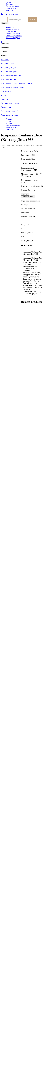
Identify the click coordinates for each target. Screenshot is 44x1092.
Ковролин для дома (13, 33)
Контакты (9, 10)
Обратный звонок (28, 197)
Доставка (9, 4)
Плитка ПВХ (11, 31)
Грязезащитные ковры (10, 115)
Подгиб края (6, 107)
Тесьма (3, 95)
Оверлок (4, 99)
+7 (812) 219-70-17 (10, 14)
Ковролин (10, 27)
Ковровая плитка (12, 29)
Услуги (8, 2)
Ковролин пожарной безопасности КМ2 (17, 83)
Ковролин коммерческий (11, 75)
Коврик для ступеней (9, 111)
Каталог (5, 23)
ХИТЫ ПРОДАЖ (13, 38)
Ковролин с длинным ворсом (12, 87)
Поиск (32, 19)
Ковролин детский (8, 79)
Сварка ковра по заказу (10, 103)
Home (3, 145)
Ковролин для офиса (14, 36)
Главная (9, 119)
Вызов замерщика (13, 6)
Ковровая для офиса (9, 71)
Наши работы (11, 8)
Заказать (25, 194)
